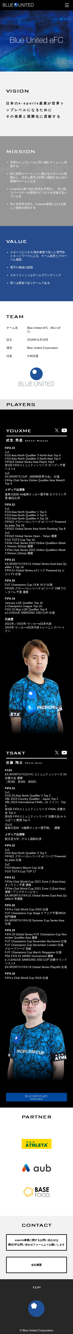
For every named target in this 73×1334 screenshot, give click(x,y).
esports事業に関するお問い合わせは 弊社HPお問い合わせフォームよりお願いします (36, 1242)
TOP (36, 1287)
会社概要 (36, 1264)
